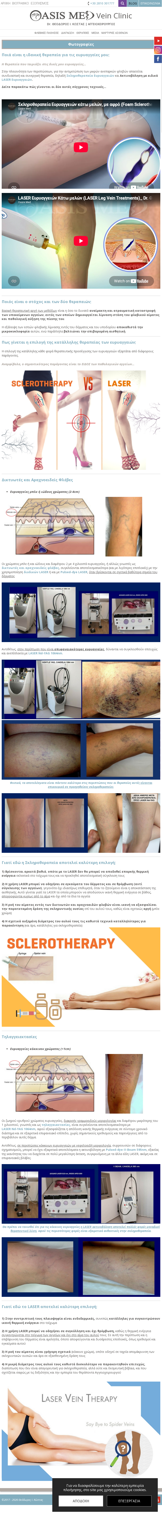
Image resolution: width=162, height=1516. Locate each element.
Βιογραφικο (20, 3)
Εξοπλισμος (40, 3)
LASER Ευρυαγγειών (17, 80)
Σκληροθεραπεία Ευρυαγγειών (90, 76)
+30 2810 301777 (102, 3)
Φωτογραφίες (81, 44)
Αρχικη (5, 3)
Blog (133, 3)
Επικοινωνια (150, 3)
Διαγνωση (67, 33)
